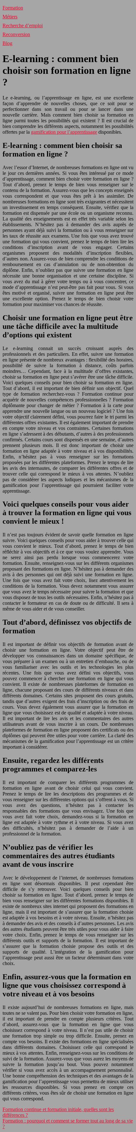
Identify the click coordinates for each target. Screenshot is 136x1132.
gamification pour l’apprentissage (64, 132)
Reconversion (16, 34)
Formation (13, 7)
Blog (7, 43)
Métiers (10, 16)
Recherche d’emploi (23, 25)
